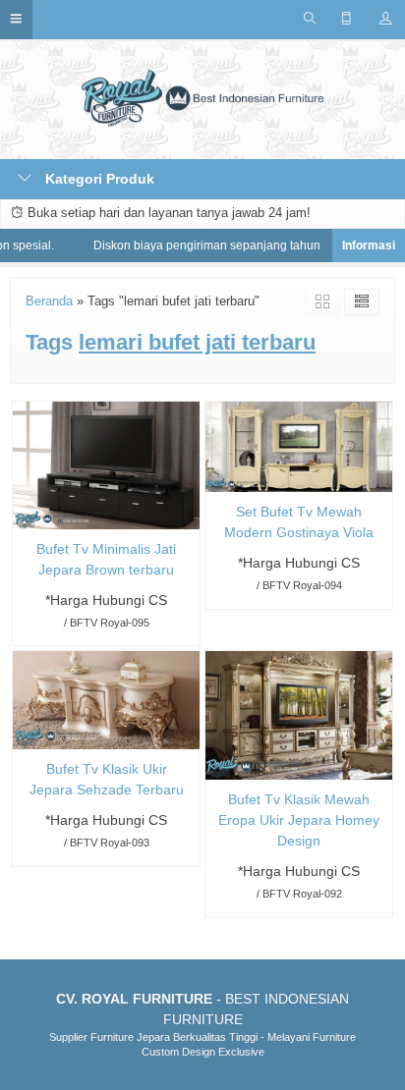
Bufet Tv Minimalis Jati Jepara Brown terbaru (106, 559)
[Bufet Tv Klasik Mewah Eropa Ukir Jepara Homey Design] (298, 714)
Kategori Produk (97, 179)
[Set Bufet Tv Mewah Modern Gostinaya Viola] (298, 446)
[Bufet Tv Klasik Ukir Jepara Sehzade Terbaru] (106, 699)
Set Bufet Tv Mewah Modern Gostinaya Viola (299, 522)
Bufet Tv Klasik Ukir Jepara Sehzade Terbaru (106, 779)
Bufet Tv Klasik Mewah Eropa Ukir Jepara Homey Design (298, 819)
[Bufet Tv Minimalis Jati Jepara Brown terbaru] (106, 464)
